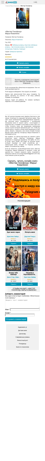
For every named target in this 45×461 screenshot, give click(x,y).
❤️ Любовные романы (17, 45)
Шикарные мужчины (16, 51)
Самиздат (22, 49)
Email (8, 313)
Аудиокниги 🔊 (22, 327)
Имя (7, 309)
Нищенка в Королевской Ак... (30, 273)
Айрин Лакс (19, 277)
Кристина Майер (30, 277)
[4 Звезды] (9, 57)
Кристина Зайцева (13, 236)
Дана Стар (11, 277)
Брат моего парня (13, 232)
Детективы (22, 334)
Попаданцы (22, 343)
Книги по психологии (22, 347)
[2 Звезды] (7, 57)
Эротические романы (18, 47)
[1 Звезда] (5, 57)
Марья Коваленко (17, 39)
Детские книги (22, 330)
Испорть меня (30, 232)
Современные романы (23, 337)
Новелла (16, 49)
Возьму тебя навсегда (13, 273)
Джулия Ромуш (29, 236)
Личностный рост (22, 340)
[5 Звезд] (11, 57)
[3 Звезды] (8, 57)
